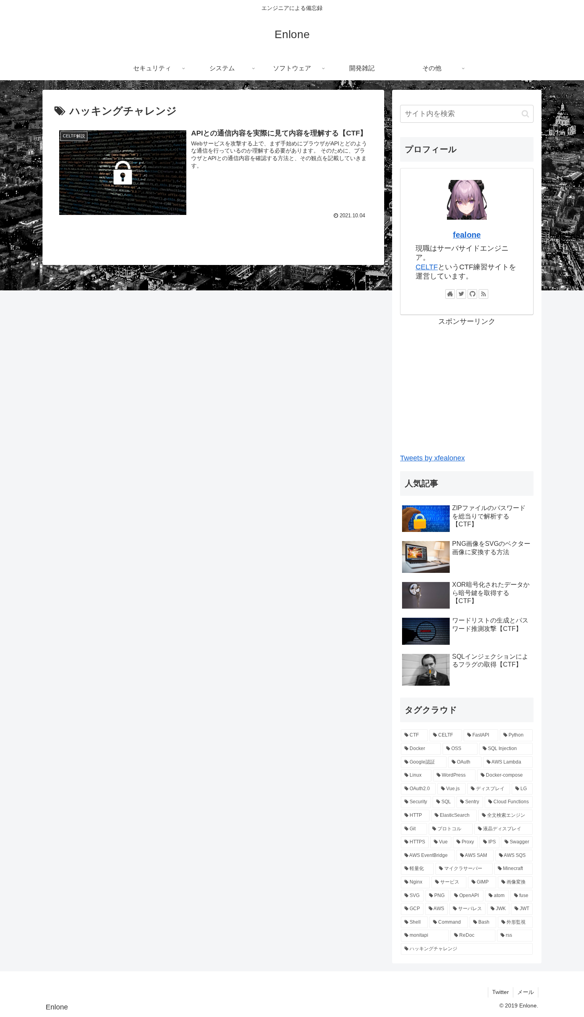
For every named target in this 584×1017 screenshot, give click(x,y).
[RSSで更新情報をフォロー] (483, 294)
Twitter (500, 992)
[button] (525, 113)
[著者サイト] (450, 294)
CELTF (427, 267)
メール (525, 992)
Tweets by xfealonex (432, 458)
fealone (467, 234)
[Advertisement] (467, 383)
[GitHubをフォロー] (472, 294)
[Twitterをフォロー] (461, 294)
